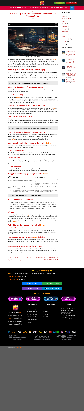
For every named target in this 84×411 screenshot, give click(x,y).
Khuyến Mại (25, 7)
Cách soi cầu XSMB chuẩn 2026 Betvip (71, 80)
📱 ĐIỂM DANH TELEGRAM (52, 288)
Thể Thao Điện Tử (66, 39)
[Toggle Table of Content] (55, 24)
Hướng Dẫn (18, 7)
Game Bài (67, 7)
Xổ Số (63, 44)
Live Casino (65, 34)
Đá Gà (63, 21)
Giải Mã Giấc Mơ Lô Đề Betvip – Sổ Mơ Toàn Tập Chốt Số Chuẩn (70, 53)
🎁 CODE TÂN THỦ (32, 283)
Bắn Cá (44, 7)
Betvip (12, 7)
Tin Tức (32, 7)
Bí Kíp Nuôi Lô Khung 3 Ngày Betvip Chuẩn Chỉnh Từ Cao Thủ (71, 74)
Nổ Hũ (72, 7)
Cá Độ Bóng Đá (51, 7)
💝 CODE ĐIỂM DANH (32, 288)
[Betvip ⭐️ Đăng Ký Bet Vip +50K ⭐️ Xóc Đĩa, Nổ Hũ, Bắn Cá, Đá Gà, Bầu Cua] (42, 3)
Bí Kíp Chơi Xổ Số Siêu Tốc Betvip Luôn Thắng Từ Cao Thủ (71, 68)
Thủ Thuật (38, 7)
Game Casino (59, 7)
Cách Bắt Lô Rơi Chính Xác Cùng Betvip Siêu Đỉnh (70, 61)
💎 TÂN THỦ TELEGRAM (52, 283)
